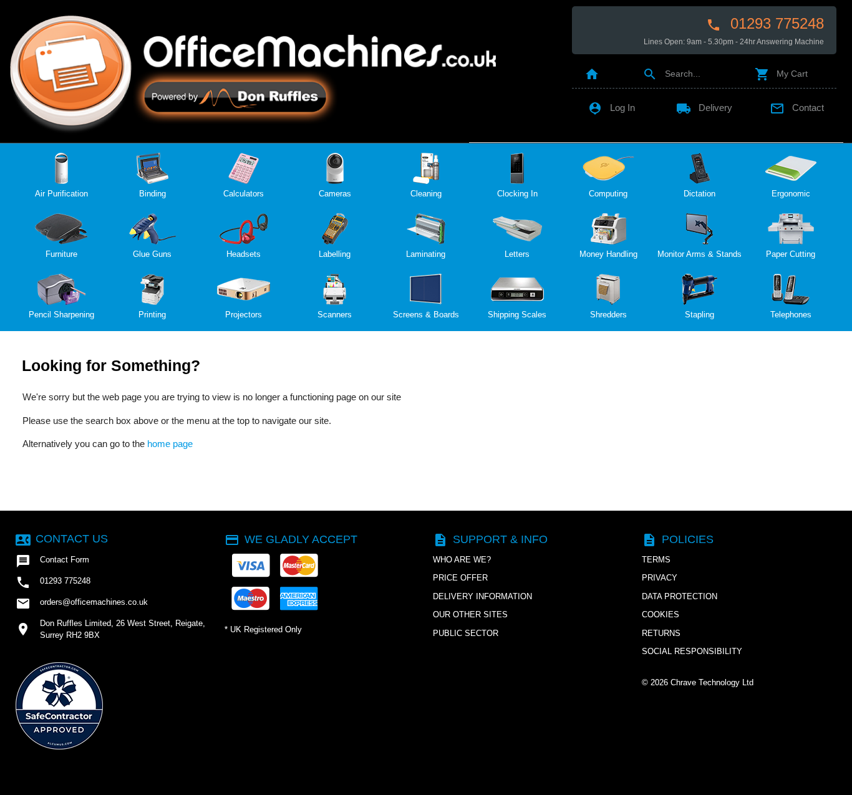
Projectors (243, 314)
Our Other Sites (470, 614)
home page (170, 443)
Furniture (61, 254)
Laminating (425, 254)
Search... (671, 74)
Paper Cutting (790, 254)
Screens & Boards (426, 314)
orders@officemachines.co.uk (82, 603)
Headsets (243, 254)
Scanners (334, 314)
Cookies (660, 614)
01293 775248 (765, 23)
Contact (797, 107)
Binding (152, 193)
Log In (611, 107)
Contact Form (52, 561)
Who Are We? (462, 559)
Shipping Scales (517, 314)
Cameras (335, 193)
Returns (661, 633)
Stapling (699, 314)
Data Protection (679, 596)
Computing (608, 193)
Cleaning (426, 193)
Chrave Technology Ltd (711, 682)
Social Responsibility (692, 651)
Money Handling (608, 254)
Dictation (699, 193)
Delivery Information (482, 596)
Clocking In (517, 193)
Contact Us (62, 538)
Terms (656, 559)
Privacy (659, 577)
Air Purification (61, 193)
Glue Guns (152, 254)
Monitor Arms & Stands (699, 254)
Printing (152, 314)
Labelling (335, 254)
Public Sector (465, 633)
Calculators (243, 193)
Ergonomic (791, 193)
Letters (517, 254)
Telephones (790, 314)
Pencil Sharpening (61, 314)
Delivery (704, 107)
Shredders (608, 314)
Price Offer (460, 577)
